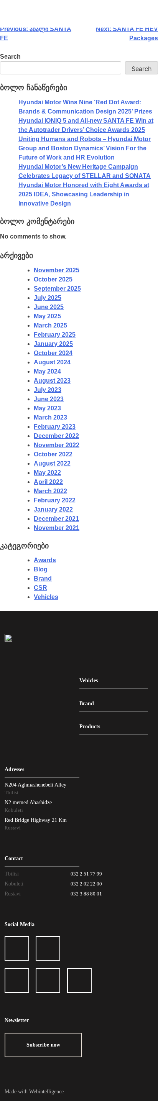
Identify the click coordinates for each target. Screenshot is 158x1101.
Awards (45, 560)
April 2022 (48, 482)
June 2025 (49, 307)
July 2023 (47, 390)
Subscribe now (43, 1045)
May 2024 (47, 371)
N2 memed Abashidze (28, 802)
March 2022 (50, 491)
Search (10, 56)
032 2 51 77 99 (86, 874)
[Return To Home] (8, 637)
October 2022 (53, 454)
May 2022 (47, 472)
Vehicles (46, 597)
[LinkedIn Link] (17, 980)
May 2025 (47, 316)
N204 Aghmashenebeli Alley (35, 785)
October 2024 (53, 353)
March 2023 (50, 417)
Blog (41, 569)
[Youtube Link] (79, 980)
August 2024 (52, 362)
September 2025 (57, 288)
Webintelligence (46, 1091)
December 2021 (56, 518)
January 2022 (53, 509)
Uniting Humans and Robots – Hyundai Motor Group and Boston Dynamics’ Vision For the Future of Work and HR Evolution (84, 148)
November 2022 (56, 445)
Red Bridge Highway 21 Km (36, 820)
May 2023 (47, 408)
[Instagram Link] (48, 948)
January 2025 (53, 344)
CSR (40, 587)
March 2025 (50, 325)
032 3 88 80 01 (86, 894)
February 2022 (55, 500)
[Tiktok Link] (48, 980)
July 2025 (47, 298)
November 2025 (56, 270)
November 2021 (56, 528)
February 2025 (55, 334)
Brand (43, 578)
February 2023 (55, 426)
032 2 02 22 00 (86, 884)
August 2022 (52, 463)
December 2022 (56, 436)
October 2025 (53, 279)
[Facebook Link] (17, 948)
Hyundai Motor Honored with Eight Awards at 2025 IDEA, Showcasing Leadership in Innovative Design (83, 194)
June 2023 (49, 399)
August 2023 (52, 380)
